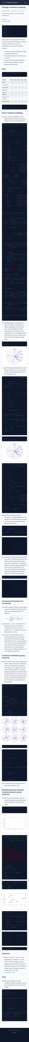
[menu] (3, 2)
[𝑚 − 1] (22, 628)
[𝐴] (10, 632)
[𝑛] (13, 632)
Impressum (14, 1032)
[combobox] (25, 2)
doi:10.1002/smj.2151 (9, 972)
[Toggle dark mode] (20, 2)
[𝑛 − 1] (11, 630)
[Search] (25, 2)
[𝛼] (15, 626)
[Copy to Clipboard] (26, 72)
